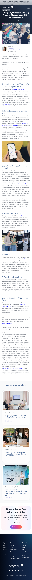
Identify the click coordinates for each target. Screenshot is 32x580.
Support (4, 547)
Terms (4, 551)
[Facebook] (9, 570)
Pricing (23, 547)
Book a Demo (16, 527)
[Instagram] (15, 570)
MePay (24, 259)
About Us (12, 545)
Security (4, 556)
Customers (12, 554)
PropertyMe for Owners (15, 558)
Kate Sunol (11, 48)
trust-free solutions (23, 184)
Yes (19, 4)
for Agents (5, 10)
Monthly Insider (25, 557)
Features (24, 545)
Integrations (24, 551)
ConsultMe (5, 549)
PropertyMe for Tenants (15, 556)
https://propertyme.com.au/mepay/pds (14, 368)
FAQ (23, 549)
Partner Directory (24, 554)
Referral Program (13, 549)
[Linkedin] (12, 570)
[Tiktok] (22, 570)
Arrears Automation (22, 216)
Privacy (4, 554)
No (23, 4)
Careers (11, 547)
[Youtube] (18, 570)
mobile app (6, 104)
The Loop (12, 551)
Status (4, 545)
